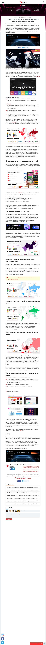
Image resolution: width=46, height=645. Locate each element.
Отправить (9, 519)
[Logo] (23, 2)
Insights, (15, 68)
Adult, (16, 69)
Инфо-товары (31, 69)
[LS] (23, 40)
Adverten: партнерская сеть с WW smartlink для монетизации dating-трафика (31, 470)
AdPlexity (38, 76)
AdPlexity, (36, 68)
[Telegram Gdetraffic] (13, 468)
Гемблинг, (27, 69)
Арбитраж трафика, (25, 68)
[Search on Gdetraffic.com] (43, 2)
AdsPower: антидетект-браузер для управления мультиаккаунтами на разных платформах (31, 467)
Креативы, (19, 69)
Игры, (23, 69)
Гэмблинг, (19, 68)
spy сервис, (12, 69)
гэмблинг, (31, 68)
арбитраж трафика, (9, 68)
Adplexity (9, 104)
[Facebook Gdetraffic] (11, 468)
